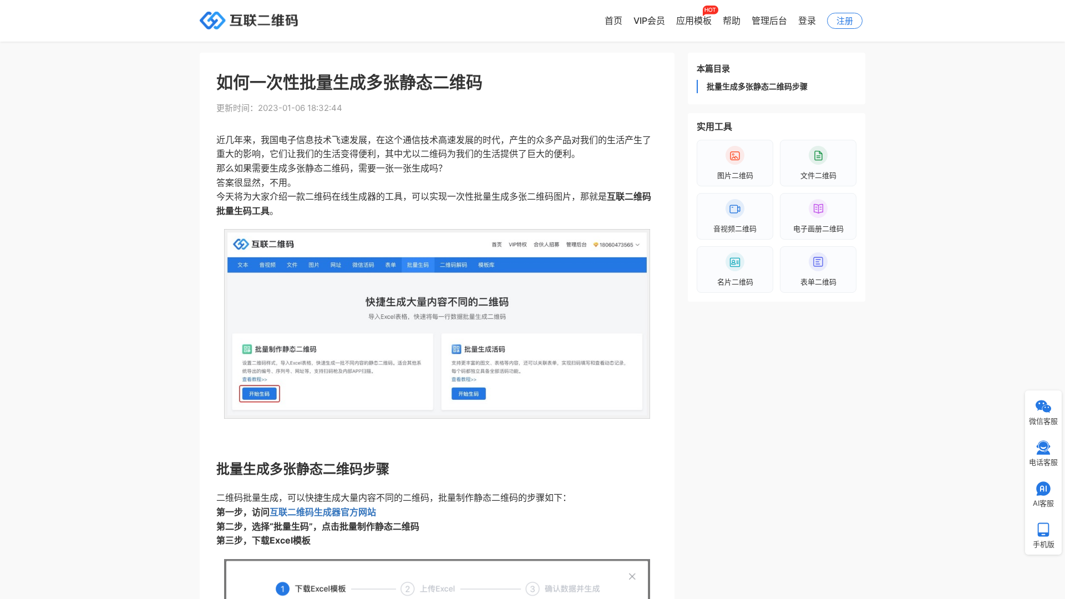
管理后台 (769, 20)
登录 (807, 20)
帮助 (732, 20)
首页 (613, 20)
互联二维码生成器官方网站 (323, 511)
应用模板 (694, 20)
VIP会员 (649, 20)
